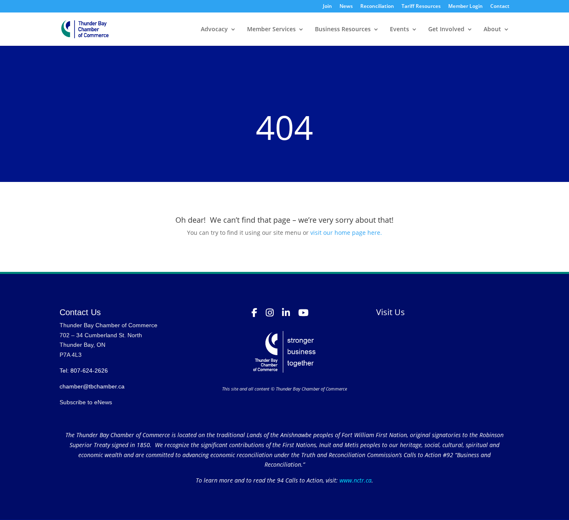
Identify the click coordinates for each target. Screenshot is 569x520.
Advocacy (214, 29)
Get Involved (446, 29)
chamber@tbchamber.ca (92, 386)
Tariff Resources (421, 7)
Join (327, 7)
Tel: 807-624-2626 (84, 370)
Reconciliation (377, 7)
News (346, 7)
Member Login (465, 7)
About (492, 29)
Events (399, 29)
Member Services (271, 29)
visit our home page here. (346, 232)
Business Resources (343, 29)
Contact (499, 7)
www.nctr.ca (355, 480)
